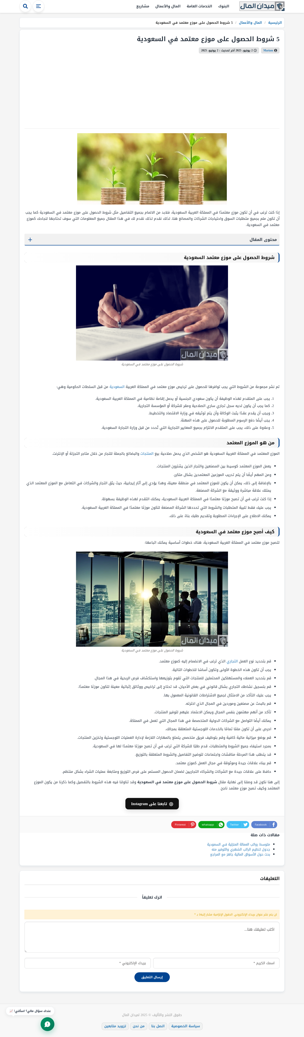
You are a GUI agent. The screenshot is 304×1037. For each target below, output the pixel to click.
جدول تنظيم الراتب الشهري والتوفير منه (241, 849)
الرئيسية (274, 23)
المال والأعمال (167, 6)
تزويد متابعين (115, 1026)
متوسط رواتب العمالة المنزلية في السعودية (238, 844)
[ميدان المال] (262, 6)
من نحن (139, 1026)
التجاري (232, 661)
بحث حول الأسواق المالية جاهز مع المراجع (240, 854)
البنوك (223, 6)
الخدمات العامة (199, 6)
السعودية (116, 386)
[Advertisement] (152, 89)
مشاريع (142, 6)
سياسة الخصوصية (185, 1026)
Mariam (268, 50)
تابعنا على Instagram (152, 803)
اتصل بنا (158, 1026)
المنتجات (146, 453)
